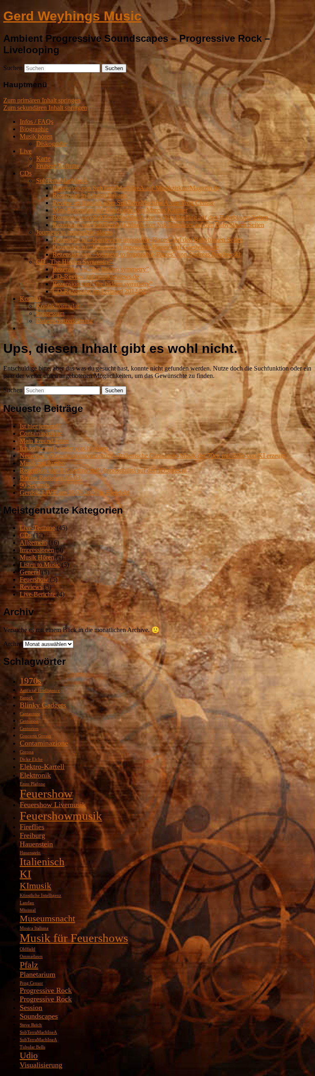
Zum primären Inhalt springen (41, 100)
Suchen (13, 67)
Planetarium (37, 974)
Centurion (29, 721)
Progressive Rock (46, 990)
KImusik (35, 885)
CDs (26, 173)
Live (26, 151)
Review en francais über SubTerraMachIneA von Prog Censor (133, 202)
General (30, 572)
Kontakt (30, 298)
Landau (27, 903)
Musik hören (36, 136)
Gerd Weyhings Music (72, 16)
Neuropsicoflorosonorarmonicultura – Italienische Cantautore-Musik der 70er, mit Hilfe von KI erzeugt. (153, 455)
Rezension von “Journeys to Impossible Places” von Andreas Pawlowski (146, 254)
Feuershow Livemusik (53, 805)
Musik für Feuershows (74, 937)
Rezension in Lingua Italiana (89, 195)
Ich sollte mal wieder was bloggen (64, 448)
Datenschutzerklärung (64, 320)
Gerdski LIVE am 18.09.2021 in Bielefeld (74, 492)
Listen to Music (40, 564)
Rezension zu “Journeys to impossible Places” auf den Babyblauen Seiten (147, 239)
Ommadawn (31, 956)
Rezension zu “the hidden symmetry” (100, 269)
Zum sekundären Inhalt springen (45, 107)
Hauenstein (36, 844)
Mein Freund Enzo (44, 440)
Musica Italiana (34, 928)
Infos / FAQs (36, 121)
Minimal (28, 910)
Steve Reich (31, 1025)
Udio (29, 1055)
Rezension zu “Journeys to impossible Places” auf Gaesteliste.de (135, 246)
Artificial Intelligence (40, 690)
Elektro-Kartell (42, 766)
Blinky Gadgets (43, 705)
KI (25, 874)
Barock (26, 698)
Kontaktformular (57, 306)
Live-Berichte (37, 594)
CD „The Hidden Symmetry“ (74, 261)
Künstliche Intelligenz (40, 895)
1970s (30, 681)
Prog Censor (31, 983)
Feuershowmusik (61, 815)
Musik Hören (37, 557)
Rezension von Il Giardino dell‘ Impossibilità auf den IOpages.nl (103, 470)
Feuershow (34, 579)
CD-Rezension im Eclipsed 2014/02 (99, 291)
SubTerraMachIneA (62, 180)
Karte (43, 158)
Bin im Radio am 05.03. (51, 477)
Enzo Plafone (32, 784)
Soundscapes (39, 1016)
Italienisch (42, 862)
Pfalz (29, 965)
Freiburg (32, 835)
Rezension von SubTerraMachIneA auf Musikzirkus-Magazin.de (136, 187)
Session (31, 1007)
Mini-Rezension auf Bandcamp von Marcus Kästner (119, 210)
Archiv (12, 643)
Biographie (34, 128)
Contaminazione (41, 433)
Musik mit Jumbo (42, 463)
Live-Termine (37, 527)
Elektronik (35, 775)
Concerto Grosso (35, 736)
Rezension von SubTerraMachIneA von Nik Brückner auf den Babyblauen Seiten (158, 224)
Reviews (31, 586)
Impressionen (37, 549)
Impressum (50, 313)
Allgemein (33, 542)
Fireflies (32, 827)
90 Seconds (35, 485)
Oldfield (27, 949)
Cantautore (30, 714)
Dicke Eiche (31, 759)
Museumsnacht (47, 918)
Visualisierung (41, 1065)
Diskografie (51, 143)
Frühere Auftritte (57, 165)
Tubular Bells (32, 1047)
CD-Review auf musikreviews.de (95, 276)
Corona (27, 752)
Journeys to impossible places (74, 232)
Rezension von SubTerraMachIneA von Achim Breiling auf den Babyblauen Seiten (160, 217)
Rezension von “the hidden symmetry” (102, 283)
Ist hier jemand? (40, 426)
